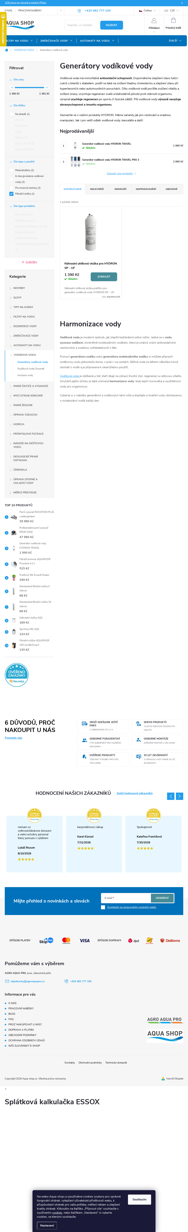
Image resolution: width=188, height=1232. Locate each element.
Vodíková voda (69, 376)
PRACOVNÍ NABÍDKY (30, 10)
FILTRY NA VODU (24, 316)
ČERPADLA (20, 470)
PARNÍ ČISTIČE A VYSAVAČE (30, 386)
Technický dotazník (116, 1062)
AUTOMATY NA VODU (27, 345)
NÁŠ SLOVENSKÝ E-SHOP (24, 1046)
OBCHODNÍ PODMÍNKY (22, 1035)
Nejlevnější (97, 189)
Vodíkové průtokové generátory (32, 247)
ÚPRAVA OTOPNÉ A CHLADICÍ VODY (25, 481)
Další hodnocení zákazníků (135, 793)
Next (179, 796)
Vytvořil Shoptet (174, 1078)
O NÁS (8, 10)
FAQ (11, 1019)
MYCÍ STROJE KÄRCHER (28, 395)
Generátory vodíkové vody (30, 226)
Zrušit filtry (31, 262)
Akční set (21, 137)
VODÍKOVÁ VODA (25, 355)
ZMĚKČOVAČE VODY (26, 336)
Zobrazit (103, 276)
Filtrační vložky (24, 193)
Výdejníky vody (25, 220)
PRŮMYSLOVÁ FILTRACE (28, 434)
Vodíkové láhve (24, 232)
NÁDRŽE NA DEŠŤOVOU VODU (28, 445)
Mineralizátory (24, 170)
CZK (172, 10)
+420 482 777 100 (80, 981)
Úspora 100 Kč (24, 143)
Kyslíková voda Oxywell (30, 368)
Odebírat (162, 898)
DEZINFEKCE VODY (25, 326)
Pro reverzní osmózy (27, 188)
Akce (19, 120)
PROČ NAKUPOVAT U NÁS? (25, 1024)
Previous (170, 796)
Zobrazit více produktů (120, 173)
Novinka (21, 126)
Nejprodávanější (146, 189)
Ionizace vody (25, 375)
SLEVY (17, 297)
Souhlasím (140, 1199)
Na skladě (22, 114)
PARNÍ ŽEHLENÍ (22, 405)
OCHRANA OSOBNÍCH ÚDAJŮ (26, 1040)
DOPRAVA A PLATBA (21, 1030)
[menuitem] (19, 41)
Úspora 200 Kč (24, 149)
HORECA (18, 424)
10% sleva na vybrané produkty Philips (25, 2)
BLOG (11, 1014)
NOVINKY (19, 288)
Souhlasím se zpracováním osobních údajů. (131, 907)
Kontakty (70, 1062)
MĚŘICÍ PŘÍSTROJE (25, 492)
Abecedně (171, 189)
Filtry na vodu (23, 214)
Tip (18, 131)
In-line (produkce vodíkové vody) (29, 179)
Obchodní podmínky (90, 1062)
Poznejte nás (13, 738)
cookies (57, 1213)
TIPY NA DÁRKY (23, 307)
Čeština (147, 10)
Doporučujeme (73, 189)
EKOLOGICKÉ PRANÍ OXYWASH (25, 458)
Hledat (111, 25)
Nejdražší (120, 189)
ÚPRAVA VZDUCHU (25, 414)
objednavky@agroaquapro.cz (28, 981)
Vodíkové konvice (26, 238)
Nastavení (47, 1226)
